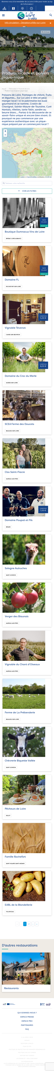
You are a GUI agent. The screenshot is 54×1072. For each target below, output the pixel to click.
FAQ (27, 1029)
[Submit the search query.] (4, 183)
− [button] (5, 134)
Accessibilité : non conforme (27, 1058)
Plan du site (27, 1046)
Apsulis (27, 1040)
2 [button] (24, 26)
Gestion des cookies (27, 1055)
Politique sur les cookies (27, 1052)
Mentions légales (27, 1043)
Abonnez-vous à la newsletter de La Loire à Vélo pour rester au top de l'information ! (27, 2)
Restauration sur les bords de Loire (19, 89)
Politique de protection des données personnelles (27, 1049)
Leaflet (22, 177)
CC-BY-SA (48, 177)
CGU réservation (27, 1061)
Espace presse (27, 1017)
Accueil (4, 89)
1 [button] (23, 26)
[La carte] (13, 8)
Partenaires (27, 1025)
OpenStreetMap (32, 177)
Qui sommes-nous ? (27, 1013)
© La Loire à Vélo (27, 1037)
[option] (25, 22)
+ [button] (5, 131)
